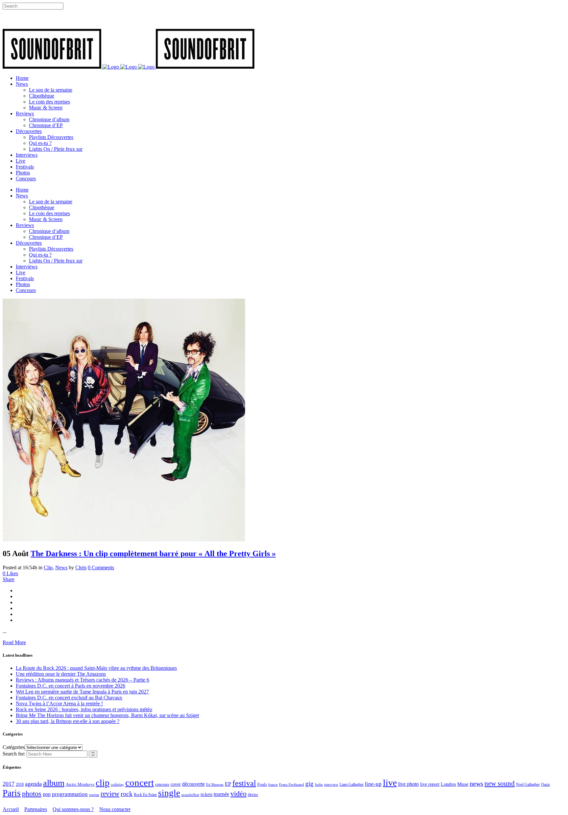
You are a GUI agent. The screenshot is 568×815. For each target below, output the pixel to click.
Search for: (14, 754)
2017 (8, 784)
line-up (373, 784)
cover (176, 784)
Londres (448, 784)
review (110, 793)
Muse (462, 784)
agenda (33, 784)
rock (126, 793)
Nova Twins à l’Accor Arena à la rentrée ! (59, 703)
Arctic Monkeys (80, 784)
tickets (206, 794)
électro (253, 794)
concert (139, 782)
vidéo (238, 793)
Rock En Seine (145, 795)
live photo (408, 784)
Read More (14, 642)
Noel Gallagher (528, 784)
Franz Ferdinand (291, 784)
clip (102, 783)
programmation (70, 794)
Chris (80, 567)
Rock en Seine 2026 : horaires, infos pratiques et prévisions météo (84, 709)
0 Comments (101, 567)
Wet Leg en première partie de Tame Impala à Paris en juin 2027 (82, 691)
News (61, 567)
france (273, 784)
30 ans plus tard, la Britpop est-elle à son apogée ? (67, 721)
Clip (48, 567)
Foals (262, 784)
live (390, 783)
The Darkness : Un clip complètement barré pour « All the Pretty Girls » (153, 553)
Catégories (14, 747)
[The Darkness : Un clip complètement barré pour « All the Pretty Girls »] (124, 539)
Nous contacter (114, 809)
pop (47, 794)
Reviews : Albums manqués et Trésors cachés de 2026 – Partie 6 (82, 680)
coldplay (117, 784)
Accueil (11, 809)
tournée (221, 794)
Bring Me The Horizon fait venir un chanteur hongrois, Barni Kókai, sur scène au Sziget (107, 715)
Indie (319, 784)
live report (429, 784)
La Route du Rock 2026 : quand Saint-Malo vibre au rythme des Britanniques (96, 668)
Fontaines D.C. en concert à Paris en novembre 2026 (70, 686)
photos (31, 794)
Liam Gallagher (352, 784)
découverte (193, 784)
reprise (94, 795)
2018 (20, 784)
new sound (500, 783)
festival (244, 783)
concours (162, 784)
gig (309, 783)
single (169, 793)
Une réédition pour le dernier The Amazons (61, 674)
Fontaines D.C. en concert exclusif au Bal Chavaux (69, 697)
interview (331, 784)
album (53, 783)
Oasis (545, 784)
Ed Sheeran (215, 784)
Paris (12, 793)
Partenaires (35, 809)
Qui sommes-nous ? (73, 809)
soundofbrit (190, 795)
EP (228, 784)
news (476, 783)
